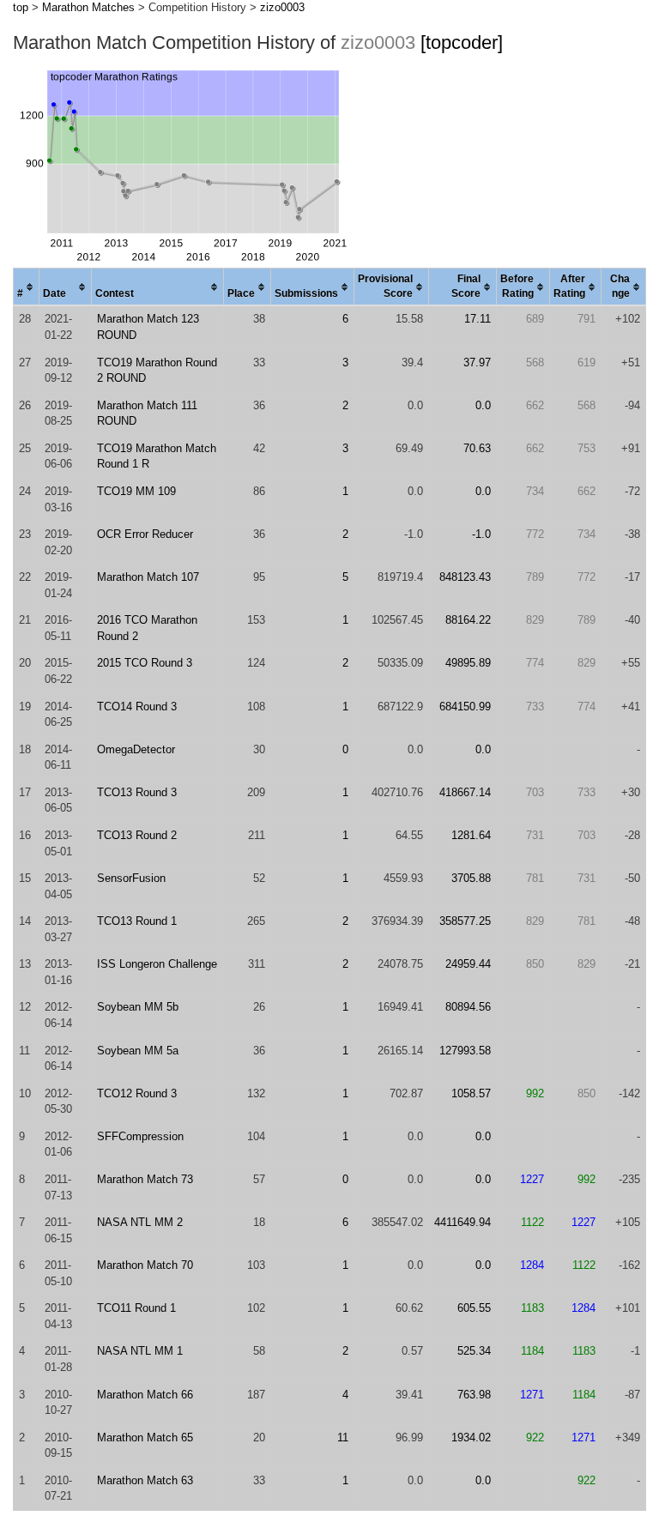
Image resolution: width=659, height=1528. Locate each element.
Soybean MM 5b (137, 1006)
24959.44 (468, 963)
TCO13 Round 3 (137, 792)
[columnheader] (26, 287)
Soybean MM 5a (137, 1050)
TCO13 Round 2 (137, 835)
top (20, 7)
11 (342, 1437)
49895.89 (468, 662)
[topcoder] (461, 42)
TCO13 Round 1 (137, 921)
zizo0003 (282, 7)
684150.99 (465, 706)
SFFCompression (140, 1136)
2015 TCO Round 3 (144, 662)
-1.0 (481, 534)
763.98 (474, 1394)
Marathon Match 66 (145, 1394)
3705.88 (471, 878)
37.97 (477, 362)
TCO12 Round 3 (137, 1093)
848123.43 (465, 577)
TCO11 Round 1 (136, 1308)
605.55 (474, 1308)
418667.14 (465, 792)
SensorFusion (131, 878)
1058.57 (471, 1093)
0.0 (483, 405)
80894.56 (468, 1006)
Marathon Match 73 (145, 1179)
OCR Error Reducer (145, 534)
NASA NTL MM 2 (140, 1222)
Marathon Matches (88, 7)
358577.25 (465, 921)
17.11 (477, 318)
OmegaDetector (136, 749)
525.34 (474, 1350)
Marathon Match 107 (148, 577)
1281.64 (471, 835)
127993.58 (465, 1050)
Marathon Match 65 (145, 1437)
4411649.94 (462, 1222)
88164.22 (468, 619)
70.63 (477, 448)
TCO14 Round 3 (137, 706)
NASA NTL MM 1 (140, 1350)
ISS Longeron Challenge (157, 963)
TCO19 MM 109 (136, 491)
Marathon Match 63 (145, 1480)
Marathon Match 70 (145, 1265)
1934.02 (471, 1437)
